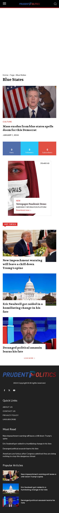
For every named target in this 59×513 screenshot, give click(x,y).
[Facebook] (4, 390)
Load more (28, 358)
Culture (7, 122)
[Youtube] (14, 390)
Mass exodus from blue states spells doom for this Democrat (28, 128)
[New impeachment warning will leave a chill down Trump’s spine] (29, 246)
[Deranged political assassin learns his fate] (29, 333)
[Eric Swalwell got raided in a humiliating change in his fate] (29, 289)
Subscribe (47, 143)
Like (11, 143)
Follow (29, 143)
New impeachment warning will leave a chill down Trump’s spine (22, 264)
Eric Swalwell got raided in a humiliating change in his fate (23, 307)
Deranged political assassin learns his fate (20, 448)
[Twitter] (9, 390)
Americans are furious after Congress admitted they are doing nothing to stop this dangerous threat (29, 455)
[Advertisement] (29, 39)
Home (5, 75)
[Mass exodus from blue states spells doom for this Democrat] (29, 102)
